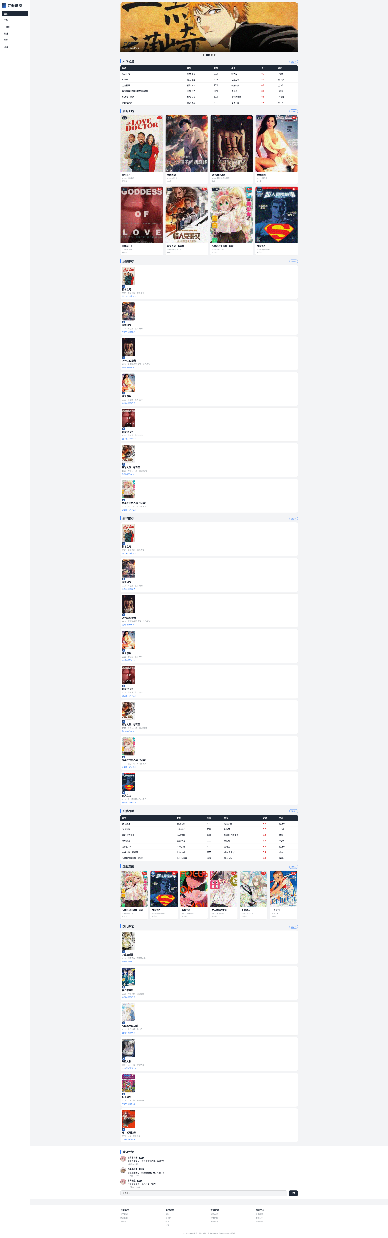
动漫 (6, 40)
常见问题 (259, 1214)
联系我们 (124, 1218)
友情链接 (124, 1222)
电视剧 (7, 27)
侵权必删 (259, 1222)
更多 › (293, 62)
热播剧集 (214, 1218)
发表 (293, 1193)
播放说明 (259, 1218)
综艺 (6, 33)
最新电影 (214, 1214)
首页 (6, 13)
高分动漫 (214, 1222)
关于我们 (124, 1214)
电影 (6, 20)
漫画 (6, 47)
